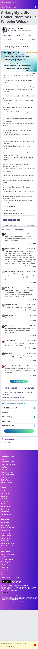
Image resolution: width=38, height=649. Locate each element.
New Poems (5, 467)
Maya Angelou (5, 525)
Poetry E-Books (6, 514)
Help (17, 587)
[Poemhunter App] (6, 581)
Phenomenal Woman (7, 554)
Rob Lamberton (10, 315)
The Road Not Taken (7, 559)
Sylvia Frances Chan (12, 248)
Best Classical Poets (7, 475)
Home (3, 7)
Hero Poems (5, 511)
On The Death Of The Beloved (10, 577)
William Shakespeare (7, 528)
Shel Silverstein (6, 538)
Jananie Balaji (10, 340)
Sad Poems (4, 498)
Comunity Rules (26, 589)
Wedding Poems (6, 504)
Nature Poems (5, 506)
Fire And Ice (4, 575)
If (1, 572)
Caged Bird (4, 570)
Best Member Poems (7, 462)
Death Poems (5, 496)
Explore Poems (6, 477)
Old (15, 220)
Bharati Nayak (10, 326)
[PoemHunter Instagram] (20, 582)
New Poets (4, 469)
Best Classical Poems (8, 464)
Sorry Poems (5, 509)
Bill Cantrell (9, 288)
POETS (10, 442)
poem (5, 220)
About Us (3, 585)
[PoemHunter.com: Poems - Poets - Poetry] (9, 2)
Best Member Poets (7, 472)
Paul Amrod (9, 234)
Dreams (3, 564)
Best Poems (4, 459)
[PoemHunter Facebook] (13, 582)
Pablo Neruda (5, 530)
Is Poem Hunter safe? (15, 589)
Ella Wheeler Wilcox (15, 28)
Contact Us (11, 587)
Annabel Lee (5, 567)
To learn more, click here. (7, 646)
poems (10, 220)
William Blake (5, 541)
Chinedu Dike (9, 353)
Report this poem (30, 225)
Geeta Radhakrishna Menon (14, 366)
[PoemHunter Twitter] (16, 582)
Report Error (22, 587)
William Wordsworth (7, 546)
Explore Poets (5, 480)
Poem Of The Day (6, 482)
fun (18, 220)
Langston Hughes (6, 533)
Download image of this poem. (10, 225)
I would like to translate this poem (13, 397)
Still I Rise (4, 557)
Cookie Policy (22, 585)
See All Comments (19, 381)
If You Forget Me (6, 562)
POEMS (3, 442)
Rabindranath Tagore (7, 543)
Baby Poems (5, 493)
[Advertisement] (19, 629)
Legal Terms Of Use (11, 590)
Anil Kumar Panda (11, 304)
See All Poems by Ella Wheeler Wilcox (19, 431)
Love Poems (5, 491)
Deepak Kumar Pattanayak (14, 271)
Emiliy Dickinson (6, 535)
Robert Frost (5, 522)
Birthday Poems (6, 501)
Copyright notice (12, 585)
